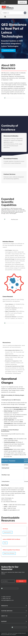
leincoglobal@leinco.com (7, 571)
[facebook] (1, 565)
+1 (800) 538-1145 (5, 570)
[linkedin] (5, 565)
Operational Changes (8, 50)
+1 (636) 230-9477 (6, 568)
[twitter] (3, 565)
